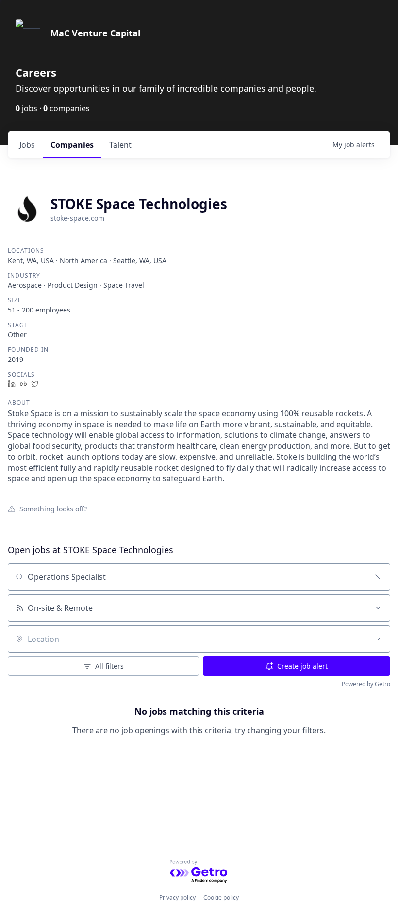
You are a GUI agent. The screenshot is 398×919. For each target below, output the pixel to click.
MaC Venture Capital (95, 33)
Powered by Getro (366, 684)
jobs (27, 144)
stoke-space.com (77, 218)
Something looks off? (53, 508)
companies (72, 144)
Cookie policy (221, 897)
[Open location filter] (377, 639)
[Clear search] (377, 577)
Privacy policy (177, 897)
